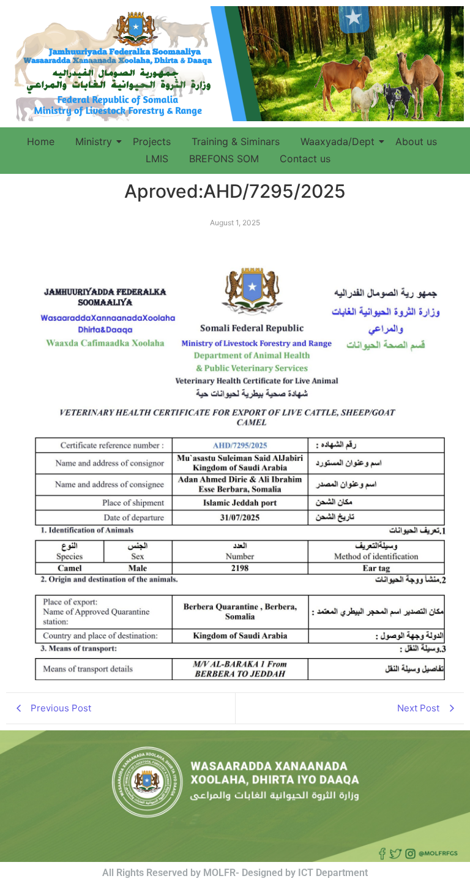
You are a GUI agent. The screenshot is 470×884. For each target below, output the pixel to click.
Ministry (93, 141)
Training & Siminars (236, 141)
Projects (152, 141)
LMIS (157, 158)
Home (40, 141)
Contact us (305, 158)
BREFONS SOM (224, 158)
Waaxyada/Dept (337, 141)
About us (416, 141)
